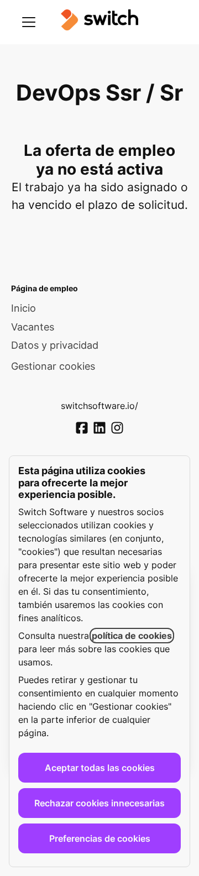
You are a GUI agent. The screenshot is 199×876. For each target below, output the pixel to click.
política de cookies (132, 635)
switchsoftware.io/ (99, 405)
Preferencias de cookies (99, 838)
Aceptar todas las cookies (100, 767)
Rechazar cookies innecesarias (99, 803)
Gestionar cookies (53, 366)
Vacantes (32, 327)
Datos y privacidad (54, 345)
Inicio (23, 308)
